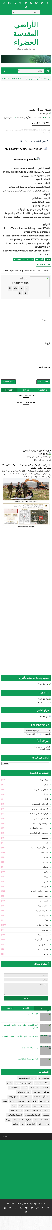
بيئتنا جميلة (44, 852)
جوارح (45, 862)
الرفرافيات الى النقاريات (38, 814)
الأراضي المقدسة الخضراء (26, 33)
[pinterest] (31, 3)
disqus (26, 390)
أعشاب (39, 117)
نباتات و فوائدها (42, 944)
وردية (46, 954)
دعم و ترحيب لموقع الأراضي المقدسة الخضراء (20, 1036)
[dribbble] (20, 3)
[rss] (15, 3)
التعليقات (9, 1008)
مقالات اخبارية (42, 925)
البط (46, 799)
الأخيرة (26, 1008)
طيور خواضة (43, 896)
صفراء (45, 881)
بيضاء (46, 857)
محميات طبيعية (42, 910)
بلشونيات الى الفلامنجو (39, 833)
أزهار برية (44, 780)
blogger (9, 390)
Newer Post (8, 381)
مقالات (45, 920)
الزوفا (47, 343)
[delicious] (26, 7)
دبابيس (45, 872)
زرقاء (46, 876)
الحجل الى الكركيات (40, 809)
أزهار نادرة (44, 785)
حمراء (45, 867)
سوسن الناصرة (43, 367)
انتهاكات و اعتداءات (40, 823)
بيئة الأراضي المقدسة (39, 848)
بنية (46, 843)
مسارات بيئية (43, 915)
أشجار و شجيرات (41, 789)
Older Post (43, 381)
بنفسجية (45, 838)
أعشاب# (39, 259)
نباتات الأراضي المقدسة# (23, 259)
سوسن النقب (44, 319)
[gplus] (36, 3)
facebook (42, 390)
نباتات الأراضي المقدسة (26, 117)
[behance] (9, 3)
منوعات (45, 930)
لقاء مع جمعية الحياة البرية (27, 1059)
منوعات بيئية (43, 935)
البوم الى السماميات (40, 804)
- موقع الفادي (45, 749)
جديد (43, 1008)
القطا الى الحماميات (40, 818)
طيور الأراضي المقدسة (39, 891)
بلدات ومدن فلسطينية (39, 828)
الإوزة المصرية (32, 1014)
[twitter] (42, 3)
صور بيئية (44, 886)
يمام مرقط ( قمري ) (30, 1048)
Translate (47, 734)
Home (47, 117)
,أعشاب (20, 130)
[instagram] (4, 3)
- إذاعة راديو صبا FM (42, 746)
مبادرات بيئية (43, 906)
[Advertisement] (33, 552)
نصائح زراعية (43, 949)
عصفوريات (44, 901)
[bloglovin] (26, 3)
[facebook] (47, 3)
